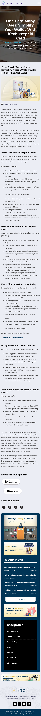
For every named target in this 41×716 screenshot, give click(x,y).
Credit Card (11, 658)
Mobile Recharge (13, 636)
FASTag (10, 652)
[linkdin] (29, 704)
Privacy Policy (19, 714)
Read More (33, 570)
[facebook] (15, 704)
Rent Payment (12, 631)
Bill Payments (12, 663)
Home (8, 43)
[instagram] (19, 704)
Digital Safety (12, 642)
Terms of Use (9, 714)
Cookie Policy (30, 714)
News (9, 647)
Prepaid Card (19, 43)
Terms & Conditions (12, 337)
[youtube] (24, 704)
